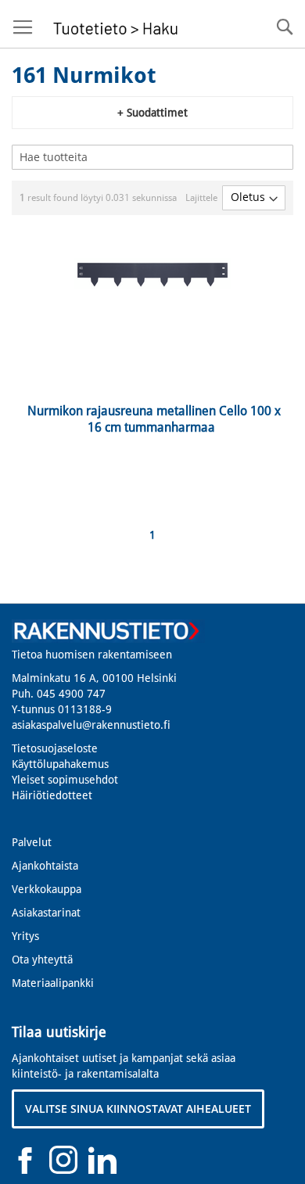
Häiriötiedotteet (52, 795)
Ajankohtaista (45, 865)
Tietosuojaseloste (55, 748)
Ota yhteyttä (42, 959)
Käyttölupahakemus (60, 764)
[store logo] (113, 24)
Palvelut (32, 842)
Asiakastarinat (46, 912)
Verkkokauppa (46, 889)
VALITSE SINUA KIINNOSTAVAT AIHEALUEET (138, 1108)
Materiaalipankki (53, 983)
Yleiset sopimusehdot (65, 779)
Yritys (25, 936)
